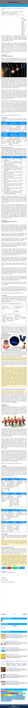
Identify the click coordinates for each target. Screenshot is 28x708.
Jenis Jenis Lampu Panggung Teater (12, 674)
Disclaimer (13, 706)
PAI (1, 698)
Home (2, 8)
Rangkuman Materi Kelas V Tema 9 (12, 654)
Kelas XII (2, 697)
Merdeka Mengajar (21, 697)
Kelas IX (23, 693)
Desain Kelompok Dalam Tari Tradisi (12, 681)
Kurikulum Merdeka (8, 697)
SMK (10, 700)
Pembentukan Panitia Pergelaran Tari (12, 647)
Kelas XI (21, 695)
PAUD (4, 698)
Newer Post (3, 614)
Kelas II (13, 693)
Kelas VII (9, 695)
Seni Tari (2, 700)
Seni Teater (7, 700)
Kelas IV (20, 693)
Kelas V (2, 695)
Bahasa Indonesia (4, 691)
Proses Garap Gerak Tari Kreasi (11, 667)
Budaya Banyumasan (4, 693)
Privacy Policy (20, 705)
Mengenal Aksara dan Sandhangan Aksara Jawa (14, 634)
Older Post (25, 614)
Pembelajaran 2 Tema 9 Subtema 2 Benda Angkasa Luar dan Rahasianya (12, 12)
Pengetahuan (8, 698)
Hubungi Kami (25, 705)
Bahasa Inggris (10, 691)
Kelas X (17, 695)
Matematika (15, 697)
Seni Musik (18, 698)
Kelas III (16, 693)
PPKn (15, 698)
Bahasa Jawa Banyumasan (18, 691)
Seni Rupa (22, 698)
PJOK (12, 698)
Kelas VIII (14, 695)
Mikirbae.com (14, 2)
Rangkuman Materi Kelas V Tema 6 (12, 641)
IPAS (10, 693)
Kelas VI (5, 8)
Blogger (14, 707)
